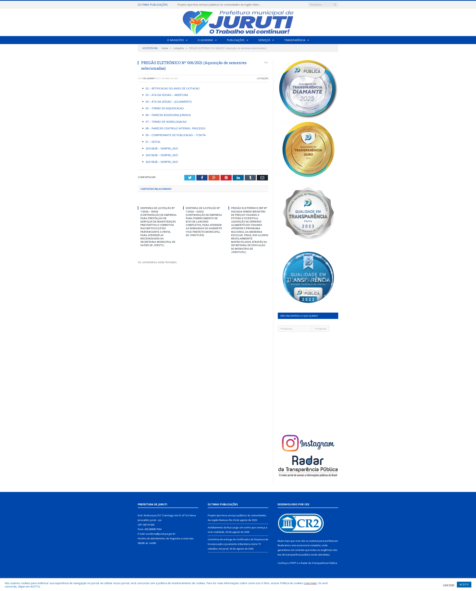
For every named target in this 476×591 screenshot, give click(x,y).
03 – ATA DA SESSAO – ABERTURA (167, 95)
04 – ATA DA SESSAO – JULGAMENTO (169, 101)
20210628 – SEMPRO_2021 (162, 148)
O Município (175, 40)
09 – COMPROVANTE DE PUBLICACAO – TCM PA (176, 135)
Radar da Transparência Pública (319, 563)
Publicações (236, 40)
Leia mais (310, 583)
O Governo (205, 40)
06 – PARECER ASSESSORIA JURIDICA (168, 115)
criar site (300, 540)
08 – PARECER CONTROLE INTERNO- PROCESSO (175, 128)
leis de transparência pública (294, 554)
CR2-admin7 (149, 78)
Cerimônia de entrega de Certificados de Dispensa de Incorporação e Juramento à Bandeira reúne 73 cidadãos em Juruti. (238, 544)
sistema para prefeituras (323, 540)
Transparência (294, 40)
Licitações (262, 78)
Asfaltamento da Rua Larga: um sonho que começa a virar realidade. (218, 4)
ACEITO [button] (464, 584)
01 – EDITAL (153, 141)
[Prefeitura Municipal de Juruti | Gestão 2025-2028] (238, 21)
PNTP (293, 563)
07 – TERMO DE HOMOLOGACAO (166, 121)
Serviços (264, 40)
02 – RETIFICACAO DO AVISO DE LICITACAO (173, 88)
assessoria (303, 545)
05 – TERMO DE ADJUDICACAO (165, 108)
